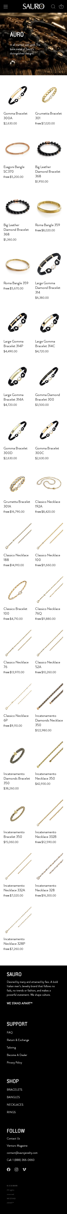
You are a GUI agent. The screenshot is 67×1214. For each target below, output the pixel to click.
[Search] (53, 7)
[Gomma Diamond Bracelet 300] (49, 376)
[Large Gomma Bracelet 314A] (18, 376)
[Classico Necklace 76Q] (49, 590)
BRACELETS (14, 1090)
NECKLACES (15, 1105)
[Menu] (6, 7)
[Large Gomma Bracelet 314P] (18, 323)
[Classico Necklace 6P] (18, 697)
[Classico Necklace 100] (49, 537)
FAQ (10, 1032)
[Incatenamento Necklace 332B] (49, 814)
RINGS (11, 1112)
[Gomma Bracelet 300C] (49, 430)
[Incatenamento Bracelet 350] (18, 814)
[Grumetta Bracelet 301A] (18, 483)
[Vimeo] (24, 1169)
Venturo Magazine (17, 1146)
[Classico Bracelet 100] (18, 590)
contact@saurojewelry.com (22, 1153)
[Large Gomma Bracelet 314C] (49, 323)
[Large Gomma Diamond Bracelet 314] (49, 265)
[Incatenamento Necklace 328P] (18, 921)
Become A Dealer (17, 1055)
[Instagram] (16, 1169)
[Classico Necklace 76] (18, 644)
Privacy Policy (14, 1062)
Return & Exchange (18, 1040)
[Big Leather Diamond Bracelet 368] (49, 148)
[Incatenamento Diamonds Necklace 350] (49, 697)
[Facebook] (8, 1169)
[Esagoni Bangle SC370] (18, 148)
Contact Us (13, 1138)
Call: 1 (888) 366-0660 (20, 1160)
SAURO (15, 1186)
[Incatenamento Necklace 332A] (18, 867)
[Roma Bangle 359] (49, 207)
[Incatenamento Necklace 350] (49, 755)
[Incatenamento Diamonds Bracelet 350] (18, 756)
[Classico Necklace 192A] (49, 483)
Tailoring (11, 1047)
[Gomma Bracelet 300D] (18, 430)
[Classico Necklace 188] (18, 537)
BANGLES (13, 1097)
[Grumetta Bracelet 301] (49, 95)
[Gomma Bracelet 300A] (18, 95)
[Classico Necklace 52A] (49, 644)
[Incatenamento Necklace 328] (49, 867)
